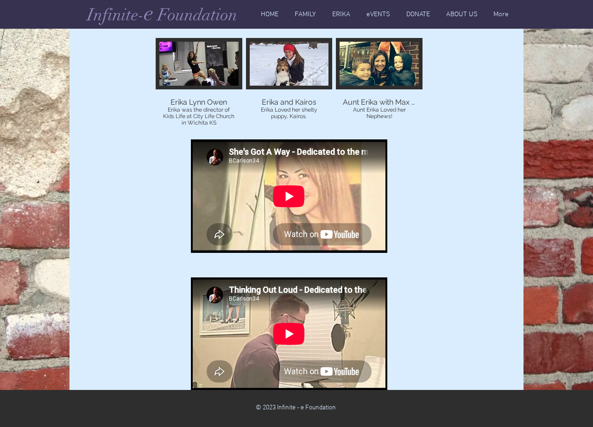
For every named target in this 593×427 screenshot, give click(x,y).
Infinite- (115, 15)
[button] (199, 83)
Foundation (195, 15)
